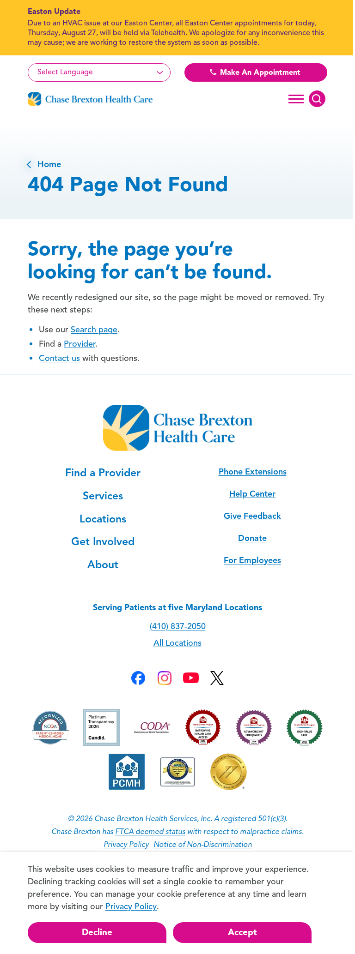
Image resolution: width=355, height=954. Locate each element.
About (102, 564)
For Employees (252, 560)
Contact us (59, 358)
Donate (252, 538)
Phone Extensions (253, 472)
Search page (94, 329)
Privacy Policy (126, 844)
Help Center (252, 494)
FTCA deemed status (150, 831)
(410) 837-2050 (178, 626)
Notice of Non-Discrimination (202, 844)
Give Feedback (252, 516)
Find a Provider (103, 473)
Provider (79, 344)
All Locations (177, 643)
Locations (103, 519)
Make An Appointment (259, 72)
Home (44, 164)
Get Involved (103, 541)
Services (103, 496)
